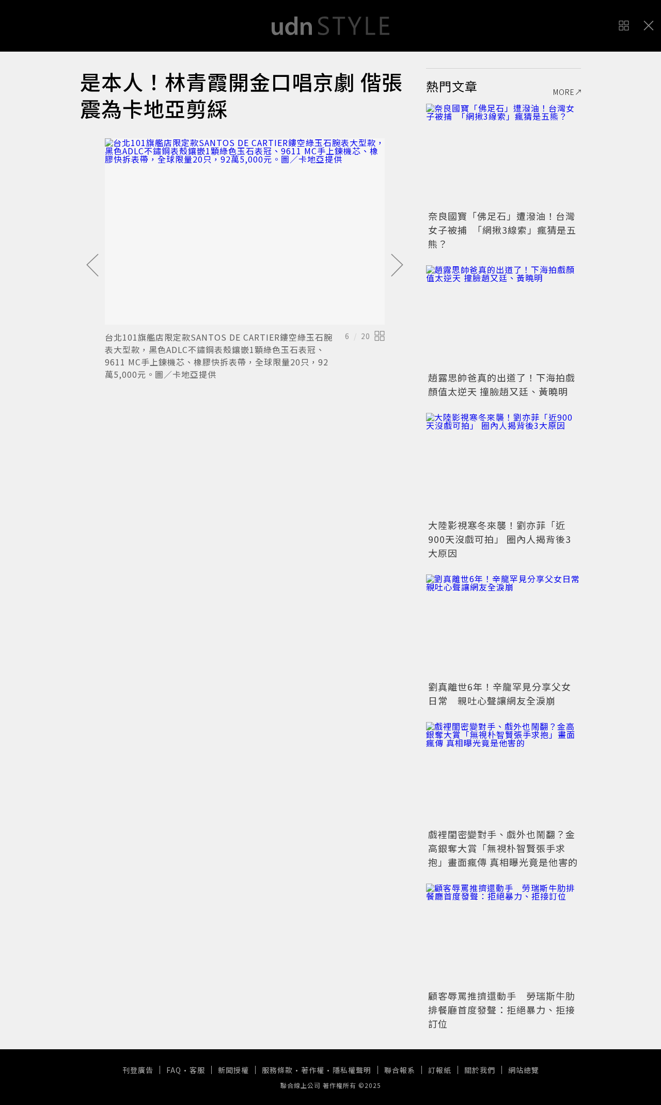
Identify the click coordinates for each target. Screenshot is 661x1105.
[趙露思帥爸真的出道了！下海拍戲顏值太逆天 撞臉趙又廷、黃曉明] (503, 317)
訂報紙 (439, 1070)
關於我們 (479, 1070)
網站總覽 (523, 1070)
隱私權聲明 (352, 1070)
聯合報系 (399, 1070)
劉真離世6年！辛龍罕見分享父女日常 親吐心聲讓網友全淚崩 (499, 693)
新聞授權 (233, 1070)
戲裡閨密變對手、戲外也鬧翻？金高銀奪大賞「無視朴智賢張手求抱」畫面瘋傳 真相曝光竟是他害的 (503, 848)
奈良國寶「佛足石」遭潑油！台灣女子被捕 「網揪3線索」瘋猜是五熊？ (502, 229)
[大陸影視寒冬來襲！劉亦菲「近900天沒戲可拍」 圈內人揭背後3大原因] (503, 464)
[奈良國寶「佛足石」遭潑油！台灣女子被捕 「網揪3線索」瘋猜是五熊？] (503, 155)
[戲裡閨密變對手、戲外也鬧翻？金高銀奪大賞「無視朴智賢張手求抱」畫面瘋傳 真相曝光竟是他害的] (503, 773)
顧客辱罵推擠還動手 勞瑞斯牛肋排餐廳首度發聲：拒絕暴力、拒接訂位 (501, 1009)
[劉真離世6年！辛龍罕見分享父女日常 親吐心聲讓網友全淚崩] (503, 626)
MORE (564, 91)
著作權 (312, 1070)
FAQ (173, 1070)
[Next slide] (397, 265)
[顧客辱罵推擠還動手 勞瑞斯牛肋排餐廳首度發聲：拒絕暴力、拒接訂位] (503, 935)
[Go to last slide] (92, 265)
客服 (197, 1070)
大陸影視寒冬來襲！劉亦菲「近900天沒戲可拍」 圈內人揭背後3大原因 (499, 538)
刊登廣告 (137, 1070)
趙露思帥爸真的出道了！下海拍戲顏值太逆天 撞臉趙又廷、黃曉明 (501, 384)
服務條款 (277, 1070)
